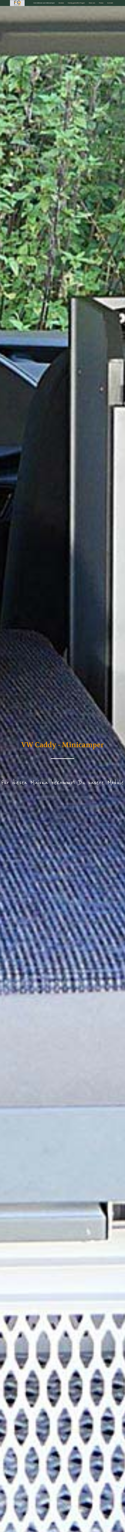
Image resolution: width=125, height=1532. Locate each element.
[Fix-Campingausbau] (17, 3)
